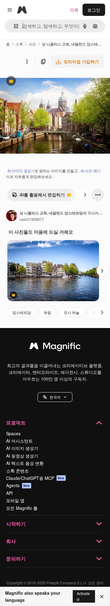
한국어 (55, 397)
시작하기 (16, 523)
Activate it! (83, 596)
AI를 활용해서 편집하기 (38, 196)
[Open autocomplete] (13, 26)
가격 (74, 10)
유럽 (47, 312)
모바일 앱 (15, 500)
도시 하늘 (71, 312)
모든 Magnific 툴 (22, 508)
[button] (55, 397)
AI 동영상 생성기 (22, 456)
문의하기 (16, 558)
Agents (18, 485)
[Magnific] (55, 347)
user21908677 (32, 219)
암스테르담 (22, 312)
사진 (32, 43)
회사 (11, 541)
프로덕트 (16, 422)
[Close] (102, 596)
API (9, 493)
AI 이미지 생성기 (21, 170)
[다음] (84, 195)
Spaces (13, 433)
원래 (35, 81)
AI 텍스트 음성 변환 (25, 463)
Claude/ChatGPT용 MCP (35, 478)
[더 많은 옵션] (27, 61)
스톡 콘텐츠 (17, 471)
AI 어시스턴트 (19, 441)
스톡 (19, 43)
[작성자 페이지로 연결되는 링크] (11, 216)
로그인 (93, 10)
